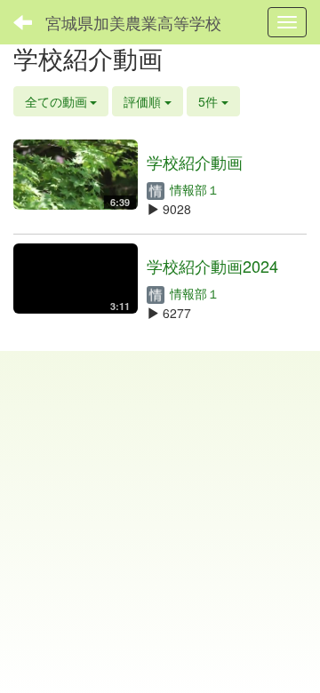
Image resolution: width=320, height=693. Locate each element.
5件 (209, 101)
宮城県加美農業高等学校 (133, 22)
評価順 (144, 101)
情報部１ (193, 189)
